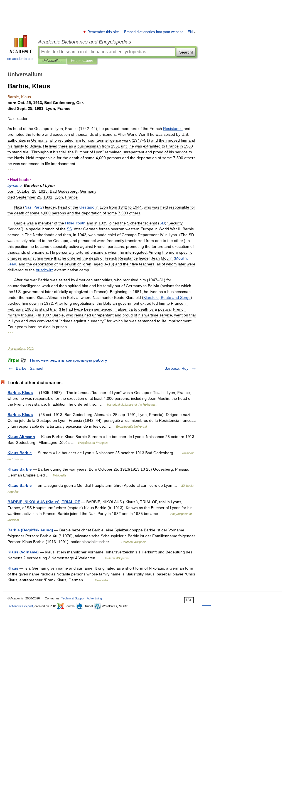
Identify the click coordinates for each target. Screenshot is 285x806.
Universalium (52, 61)
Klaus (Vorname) (23, 552)
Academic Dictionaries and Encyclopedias (84, 42)
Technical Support (73, 598)
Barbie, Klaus (20, 392)
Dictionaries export (20, 606)
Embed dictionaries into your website (153, 32)
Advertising (94, 598)
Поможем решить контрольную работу (68, 360)
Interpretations (82, 61)
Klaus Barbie (20, 453)
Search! (186, 52)
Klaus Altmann (21, 436)
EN (190, 32)
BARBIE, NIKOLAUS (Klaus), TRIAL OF (44, 502)
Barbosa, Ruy (176, 368)
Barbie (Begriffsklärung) (30, 530)
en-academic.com (20, 59)
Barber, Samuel (29, 368)
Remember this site (103, 32)
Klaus (13, 568)
